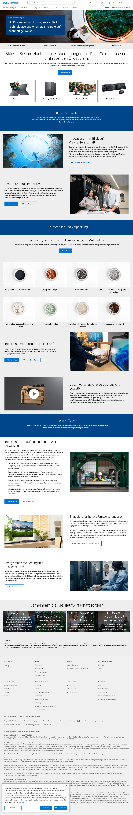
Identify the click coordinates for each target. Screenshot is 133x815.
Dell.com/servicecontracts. (55, 750)
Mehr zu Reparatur (28, 204)
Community (101, 665)
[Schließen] (66, 785)
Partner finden (70, 685)
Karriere (37, 689)
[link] (104, 3)
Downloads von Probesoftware (107, 699)
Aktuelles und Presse (41, 699)
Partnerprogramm (72, 692)
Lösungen (7, 692)
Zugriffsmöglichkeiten (33, 725)
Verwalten (13, 808)
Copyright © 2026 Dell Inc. (12, 721)
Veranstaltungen (103, 689)
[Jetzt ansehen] (114, 621)
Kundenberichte (40, 710)
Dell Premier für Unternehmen (120, 8)
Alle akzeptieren (60, 808)
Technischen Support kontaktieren (77, 668)
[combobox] (50, 2)
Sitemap (6, 666)
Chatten (80, 769)
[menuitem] (25, 8)
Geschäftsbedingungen (31, 721)
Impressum (47, 725)
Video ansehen (65, 73)
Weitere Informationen (30, 360)
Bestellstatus (39, 668)
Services (6, 696)
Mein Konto (38, 665)
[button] (93, 3)
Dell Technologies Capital (43, 692)
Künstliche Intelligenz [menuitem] (9, 8)
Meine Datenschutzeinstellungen (66, 721)
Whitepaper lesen (29, 501)
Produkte (7, 689)
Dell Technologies (10, 716)
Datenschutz (47, 721)
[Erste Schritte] (50, 621)
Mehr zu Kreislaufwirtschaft (80, 162)
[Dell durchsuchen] (72, 2)
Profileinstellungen (41, 672)
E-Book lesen (11, 204)
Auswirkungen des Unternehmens (45, 706)
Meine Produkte (40, 675)
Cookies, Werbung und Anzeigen (95, 721)
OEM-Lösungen (71, 689)
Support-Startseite (72, 665)
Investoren (38, 696)
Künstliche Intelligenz (10, 685)
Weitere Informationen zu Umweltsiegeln (86, 544)
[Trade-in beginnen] (19, 621)
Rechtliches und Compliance (12, 725)
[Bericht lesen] (82, 621)
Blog (99, 685)
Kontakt (100, 668)
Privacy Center (102, 692)
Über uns (38, 685)
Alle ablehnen (46, 808)
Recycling (38, 703)
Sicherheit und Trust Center (106, 696)
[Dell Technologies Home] (11, 3)
